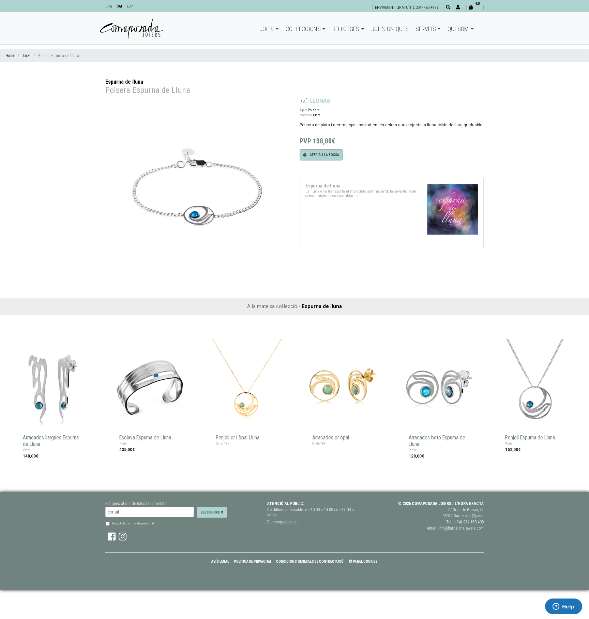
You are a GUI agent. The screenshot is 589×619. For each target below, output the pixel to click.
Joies (266, 28)
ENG (108, 6)
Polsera (313, 110)
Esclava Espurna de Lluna (145, 438)
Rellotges (345, 28)
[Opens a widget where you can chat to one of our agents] (563, 607)
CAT (119, 6)
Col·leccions (303, 28)
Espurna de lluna (124, 82)
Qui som (458, 28)
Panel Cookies (365, 561)
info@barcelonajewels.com (461, 528)
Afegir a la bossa (324, 155)
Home (10, 55)
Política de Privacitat (252, 561)
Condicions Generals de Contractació (310, 561)
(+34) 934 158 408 (468, 522)
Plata (316, 115)
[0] (475, 7)
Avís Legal (220, 561)
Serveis (426, 28)
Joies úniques (390, 28)
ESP (130, 6)
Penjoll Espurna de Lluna (530, 438)
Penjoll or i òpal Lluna (237, 438)
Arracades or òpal (330, 438)
